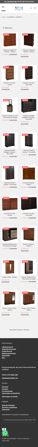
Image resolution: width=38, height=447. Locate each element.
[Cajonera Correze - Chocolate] (29, 73)
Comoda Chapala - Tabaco (29, 183)
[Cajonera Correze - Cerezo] (10, 73)
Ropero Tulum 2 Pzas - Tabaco (10, 309)
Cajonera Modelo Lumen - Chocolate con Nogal (10, 116)
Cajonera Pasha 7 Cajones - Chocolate (9, 183)
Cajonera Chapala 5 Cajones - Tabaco (28, 51)
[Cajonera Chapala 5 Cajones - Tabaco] (29, 40)
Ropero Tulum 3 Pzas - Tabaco (29, 309)
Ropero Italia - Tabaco (10, 277)
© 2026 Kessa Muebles (9, 438)
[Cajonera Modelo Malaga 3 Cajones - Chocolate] (10, 140)
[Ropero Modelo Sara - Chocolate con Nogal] (29, 267)
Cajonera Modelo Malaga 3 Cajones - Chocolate (10, 152)
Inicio (3, 17)
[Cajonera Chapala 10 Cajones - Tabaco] (10, 40)
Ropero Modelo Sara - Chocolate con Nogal (29, 278)
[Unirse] (33, 419)
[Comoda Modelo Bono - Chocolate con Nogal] (10, 234)
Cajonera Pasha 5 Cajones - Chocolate (28, 151)
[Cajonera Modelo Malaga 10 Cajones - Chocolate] (29, 106)
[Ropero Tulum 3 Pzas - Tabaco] (29, 298)
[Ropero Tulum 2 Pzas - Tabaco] (10, 298)
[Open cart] (35, 8)
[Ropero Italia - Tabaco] (10, 267)
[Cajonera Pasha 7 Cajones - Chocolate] (10, 173)
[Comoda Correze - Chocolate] (29, 204)
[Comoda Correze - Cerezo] (10, 204)
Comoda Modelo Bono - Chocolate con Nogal (9, 245)
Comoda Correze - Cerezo (10, 214)
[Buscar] (31, 8)
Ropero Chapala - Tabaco (29, 245)
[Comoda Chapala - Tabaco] (29, 173)
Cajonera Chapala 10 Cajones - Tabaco (9, 51)
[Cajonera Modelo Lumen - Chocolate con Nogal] (10, 106)
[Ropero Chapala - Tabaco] (29, 234)
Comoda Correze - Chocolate (29, 214)
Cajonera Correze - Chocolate (29, 83)
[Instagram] (8, 435)
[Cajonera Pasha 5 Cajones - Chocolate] (29, 140)
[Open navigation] (3, 7)
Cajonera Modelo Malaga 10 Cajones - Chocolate (28, 117)
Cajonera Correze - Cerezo (10, 83)
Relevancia (8, 28)
